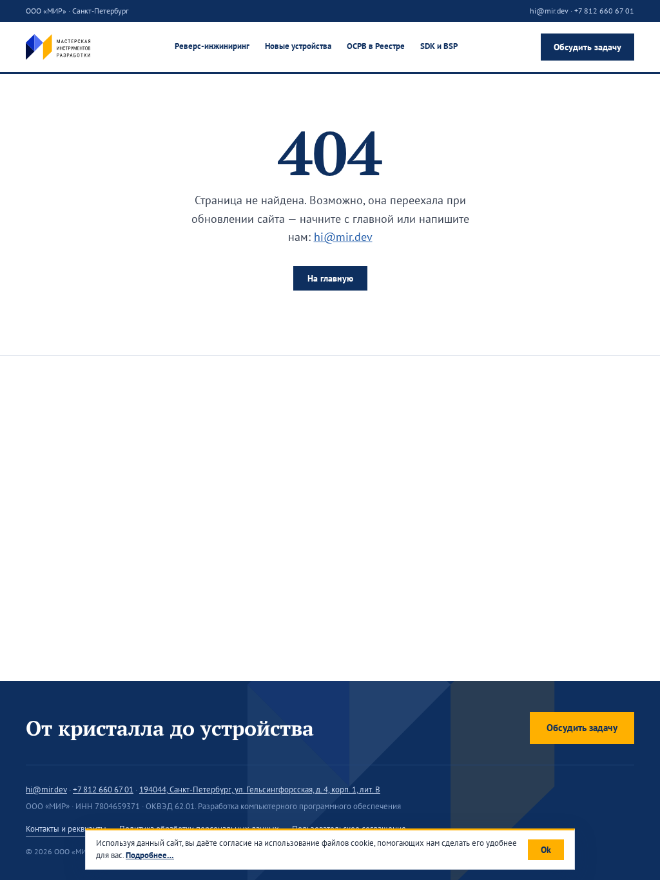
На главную (330, 278)
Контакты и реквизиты (66, 828)
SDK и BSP (439, 46)
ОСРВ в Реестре (376, 46)
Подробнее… (150, 855)
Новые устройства (298, 46)
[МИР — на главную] (58, 47)
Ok (546, 850)
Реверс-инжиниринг (212, 46)
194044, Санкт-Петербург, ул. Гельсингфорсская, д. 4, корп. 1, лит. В (259, 789)
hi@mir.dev (549, 10)
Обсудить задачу (587, 47)
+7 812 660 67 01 (604, 10)
